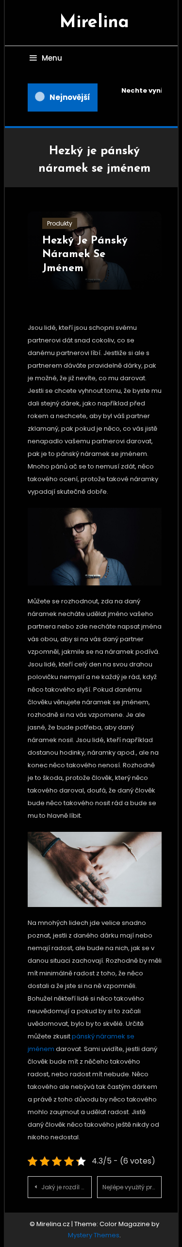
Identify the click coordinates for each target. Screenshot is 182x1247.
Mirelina (94, 23)
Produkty (59, 223)
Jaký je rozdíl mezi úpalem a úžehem (66, 1187)
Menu (52, 58)
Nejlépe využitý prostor (131, 1187)
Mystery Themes (93, 1235)
